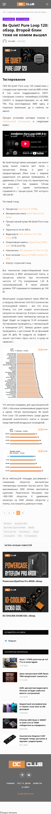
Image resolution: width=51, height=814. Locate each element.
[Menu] (4, 4)
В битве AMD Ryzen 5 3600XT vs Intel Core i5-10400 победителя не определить (32, 723)
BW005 (31, 527)
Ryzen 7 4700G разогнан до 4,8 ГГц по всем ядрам (33, 660)
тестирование (31, 536)
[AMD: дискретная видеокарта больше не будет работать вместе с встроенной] (10, 691)
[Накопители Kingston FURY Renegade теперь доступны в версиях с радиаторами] (10, 739)
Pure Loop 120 (10, 531)
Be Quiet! (8, 523)
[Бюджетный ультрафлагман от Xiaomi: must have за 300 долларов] (10, 707)
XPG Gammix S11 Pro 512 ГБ (33, 250)
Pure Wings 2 (24, 531)
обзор (35, 531)
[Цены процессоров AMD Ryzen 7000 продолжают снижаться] (10, 677)
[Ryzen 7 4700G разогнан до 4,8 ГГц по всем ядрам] (10, 663)
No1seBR (11, 41)
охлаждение (9, 536)
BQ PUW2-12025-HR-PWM (14, 527)
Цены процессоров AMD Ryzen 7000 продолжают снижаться (33, 675)
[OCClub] (25, 4)
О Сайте (25, 787)
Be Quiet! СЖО (21, 523)
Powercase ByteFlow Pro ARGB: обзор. (23, 581)
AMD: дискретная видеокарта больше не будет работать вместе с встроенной (33, 690)
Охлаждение (17, 12)
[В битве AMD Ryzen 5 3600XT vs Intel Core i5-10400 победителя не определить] (10, 723)
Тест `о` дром (7, 12)
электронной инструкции (16, 121)
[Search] (47, 4)
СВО (19, 536)
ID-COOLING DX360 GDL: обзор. (19, 615)
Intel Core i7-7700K (27, 209)
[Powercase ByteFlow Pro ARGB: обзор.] (25, 565)
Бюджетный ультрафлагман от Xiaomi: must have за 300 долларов (33, 706)
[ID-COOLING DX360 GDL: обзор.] (25, 599)
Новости (37, 783)
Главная (10, 783)
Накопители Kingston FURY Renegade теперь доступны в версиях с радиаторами (33, 739)
